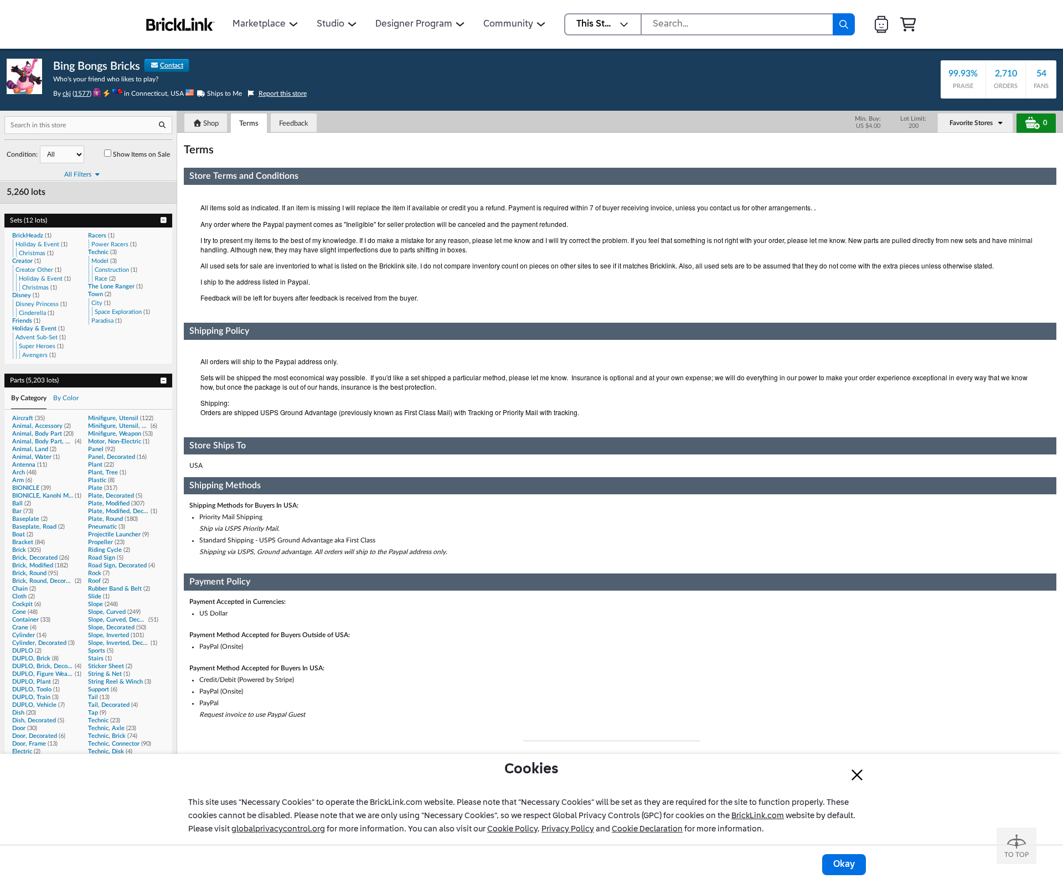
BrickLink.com (757, 816)
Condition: (22, 154)
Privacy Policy (567, 829)
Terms (249, 123)
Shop (210, 123)
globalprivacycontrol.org (278, 829)
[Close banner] (857, 775)
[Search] (844, 24)
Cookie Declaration (647, 829)
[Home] (180, 24)
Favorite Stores (971, 123)
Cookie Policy (512, 829)
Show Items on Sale (141, 154)
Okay (844, 864)
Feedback (293, 123)
